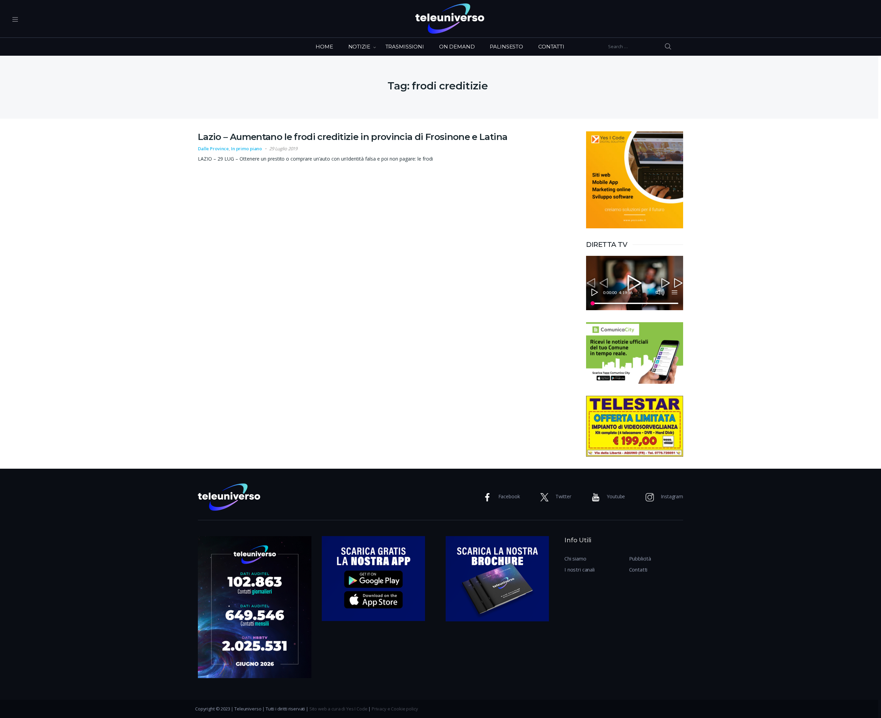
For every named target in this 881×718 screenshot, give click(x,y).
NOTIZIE (359, 46)
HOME (324, 46)
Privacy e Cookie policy (395, 709)
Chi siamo (575, 558)
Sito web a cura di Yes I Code (338, 709)
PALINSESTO (506, 46)
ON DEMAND (457, 46)
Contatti (638, 569)
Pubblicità (640, 558)
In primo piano (246, 148)
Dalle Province (213, 148)
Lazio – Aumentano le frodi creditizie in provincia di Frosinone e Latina (352, 136)
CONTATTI (551, 46)
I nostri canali (579, 569)
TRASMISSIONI (404, 46)
